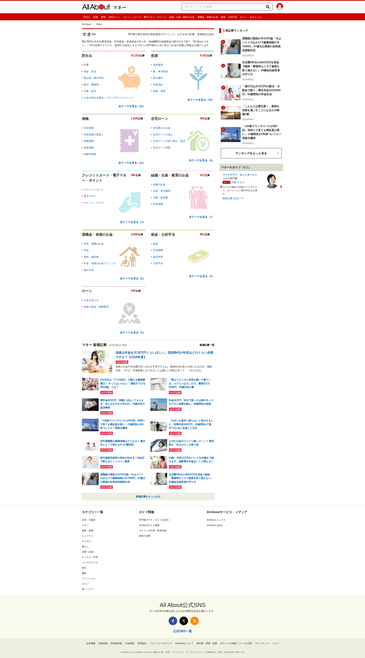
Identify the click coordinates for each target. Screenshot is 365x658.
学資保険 (158, 204)
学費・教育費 (160, 197)
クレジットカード (94, 189)
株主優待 (158, 78)
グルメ (85, 583)
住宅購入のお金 (161, 127)
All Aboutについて (184, 643)
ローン (243, 17)
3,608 (134, 234)
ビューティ (87, 536)
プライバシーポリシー (160, 643)
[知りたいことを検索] (268, 7)
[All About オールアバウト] (96, 7)
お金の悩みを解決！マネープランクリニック (108, 97)
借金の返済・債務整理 (96, 306)
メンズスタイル (90, 562)
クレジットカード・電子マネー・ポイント (144, 17)
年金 (86, 250)
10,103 (135, 55)
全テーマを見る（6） (201, 160)
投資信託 (158, 84)
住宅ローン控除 (161, 147)
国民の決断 (144, 536)
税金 (155, 243)
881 (202, 234)
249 (133, 290)
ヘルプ (275, 643)
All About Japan (215, 525)
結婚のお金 (159, 184)
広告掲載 (129, 643)
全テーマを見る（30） (200, 99)
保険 (103, 17)
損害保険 (89, 147)
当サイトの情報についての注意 (236, 643)
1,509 (134, 118)
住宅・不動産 (89, 520)
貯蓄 (86, 64)
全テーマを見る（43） (131, 106)
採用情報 (103, 643)
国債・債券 (159, 91)
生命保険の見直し (94, 134)
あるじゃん (255, 17)
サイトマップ (262, 643)
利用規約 (141, 643)
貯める (86, 17)
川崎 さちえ (237, 182)
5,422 (203, 55)
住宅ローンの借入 (163, 134)
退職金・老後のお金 (208, 17)
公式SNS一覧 (182, 631)
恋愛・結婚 (87, 552)
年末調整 (158, 250)
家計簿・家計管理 (94, 78)
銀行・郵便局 (91, 84)
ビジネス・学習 (90, 557)
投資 (95, 17)
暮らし (85, 546)
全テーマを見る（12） (131, 162)
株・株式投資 (160, 71)
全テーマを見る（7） (201, 216)
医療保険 (89, 141)
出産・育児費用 (161, 191)
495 (202, 118)
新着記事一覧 (207, 345)
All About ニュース (216, 520)
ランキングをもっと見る (251, 153)
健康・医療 (87, 530)
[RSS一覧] (194, 621)
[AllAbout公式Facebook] (173, 621)
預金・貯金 (90, 71)
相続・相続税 (91, 256)
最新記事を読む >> (233, 198)
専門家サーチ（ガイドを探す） (155, 520)
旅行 (84, 567)
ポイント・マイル (94, 202)
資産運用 (158, 64)
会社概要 (90, 643)
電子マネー (90, 196)
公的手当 (158, 263)
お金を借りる (91, 300)
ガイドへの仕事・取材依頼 (152, 530)
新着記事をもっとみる (148, 496)
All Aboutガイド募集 (149, 525)
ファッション (89, 578)
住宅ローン (114, 17)
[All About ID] (279, 7)
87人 (246, 167)
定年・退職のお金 (94, 243)
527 (202, 175)
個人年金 (89, 270)
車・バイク (87, 589)
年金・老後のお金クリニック (100, 263)
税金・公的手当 (229, 17)
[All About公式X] (183, 621)
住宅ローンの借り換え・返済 (169, 141)
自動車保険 (90, 154)
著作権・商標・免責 (207, 643)
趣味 (84, 573)
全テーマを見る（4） (201, 276)
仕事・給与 (90, 91)
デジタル (86, 541)
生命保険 (89, 127)
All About (86, 24)
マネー (119, 7)
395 (133, 175)
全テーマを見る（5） (132, 332)
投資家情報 (116, 643)
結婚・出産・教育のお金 (181, 17)
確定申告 (158, 256)
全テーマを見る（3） (132, 222)
